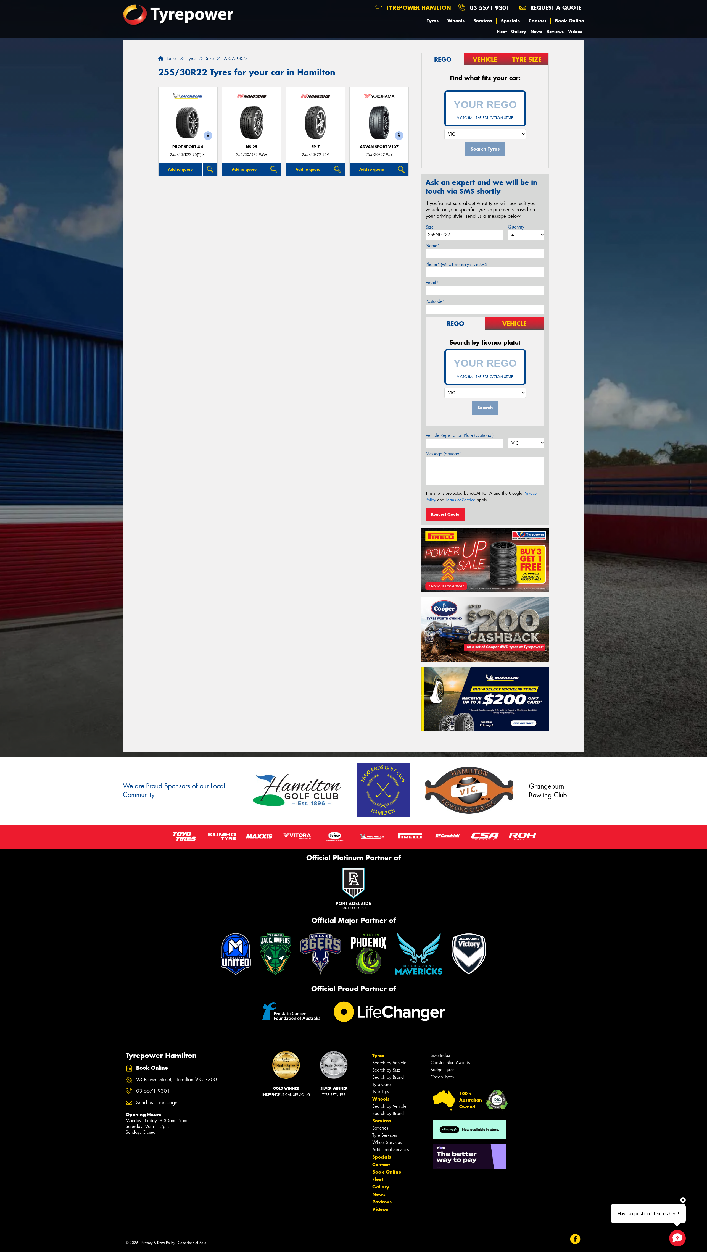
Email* (432, 283)
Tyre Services (384, 1135)
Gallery (518, 31)
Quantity (516, 227)
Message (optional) (444, 454)
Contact (537, 21)
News (536, 31)
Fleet (502, 31)
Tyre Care (381, 1084)
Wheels (456, 21)
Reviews (555, 31)
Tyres (433, 21)
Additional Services (390, 1150)
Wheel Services (387, 1142)
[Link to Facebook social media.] (575, 1239)
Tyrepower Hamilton (417, 7)
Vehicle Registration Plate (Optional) (460, 435)
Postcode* (435, 301)
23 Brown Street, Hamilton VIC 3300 (176, 1080)
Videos (575, 31)
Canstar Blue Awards (450, 1062)
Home (169, 58)
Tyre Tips (380, 1091)
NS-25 (251, 147)
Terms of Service (460, 500)
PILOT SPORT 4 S (187, 147)
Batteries (380, 1128)
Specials (510, 21)
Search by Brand (388, 1077)
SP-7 (315, 147)
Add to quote (180, 169)
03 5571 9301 (490, 7)
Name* (433, 246)
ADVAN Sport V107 (379, 147)
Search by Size (386, 1070)
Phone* (457, 264)
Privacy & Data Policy (158, 1242)
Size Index (440, 1055)
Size (430, 227)
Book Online (569, 21)
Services (482, 21)
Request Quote (445, 514)
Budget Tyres (442, 1070)
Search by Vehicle (389, 1063)
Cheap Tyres (442, 1077)
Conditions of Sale (192, 1242)
